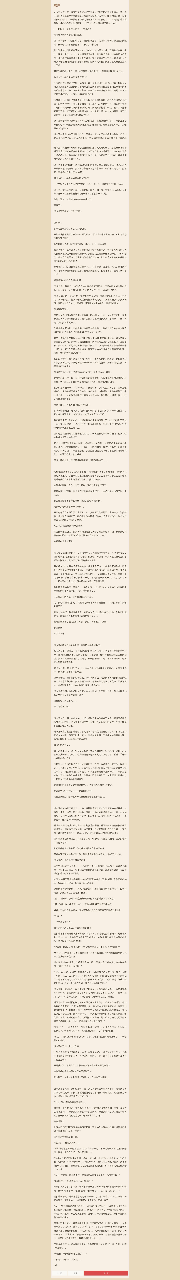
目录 (75, 1273)
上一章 (59, 1273)
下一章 (106, 1273)
